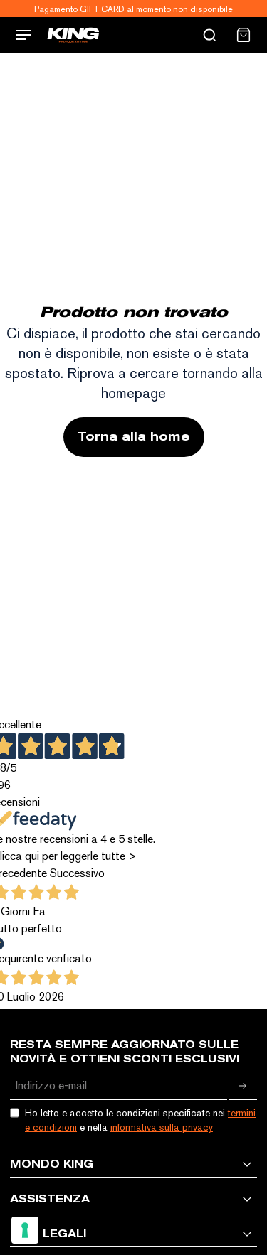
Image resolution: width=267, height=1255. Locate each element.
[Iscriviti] (243, 1086)
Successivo (77, 873)
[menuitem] (243, 34)
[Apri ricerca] (209, 34)
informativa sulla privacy (161, 1127)
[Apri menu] (23, 34)
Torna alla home (134, 436)
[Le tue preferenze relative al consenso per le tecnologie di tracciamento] (24, 1230)
